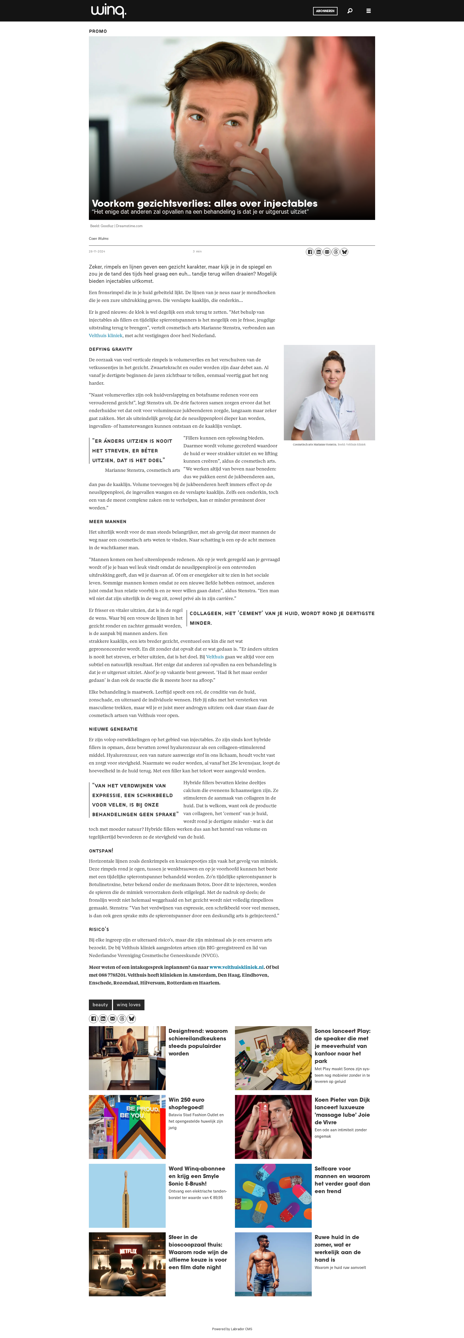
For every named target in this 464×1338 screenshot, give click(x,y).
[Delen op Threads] (336, 252)
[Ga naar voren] (108, 10)
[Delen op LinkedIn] (318, 252)
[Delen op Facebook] (310, 252)
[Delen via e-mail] (327, 252)
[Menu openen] (368, 10)
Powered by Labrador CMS (232, 1330)
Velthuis (215, 657)
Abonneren (325, 11)
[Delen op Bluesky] (344, 252)
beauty (100, 1005)
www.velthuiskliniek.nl (236, 967)
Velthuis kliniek (105, 335)
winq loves (129, 1005)
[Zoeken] (349, 10)
